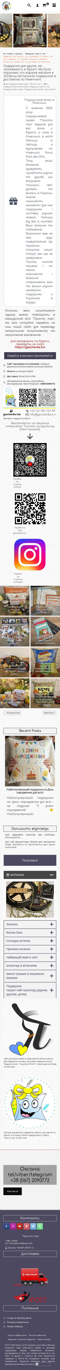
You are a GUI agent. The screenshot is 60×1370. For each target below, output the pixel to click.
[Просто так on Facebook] (6, 1226)
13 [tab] (50, 42)
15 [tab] (58, 42)
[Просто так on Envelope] (33, 1226)
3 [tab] (10, 42)
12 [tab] (46, 42)
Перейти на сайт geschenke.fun (19, 530)
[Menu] (54, 5)
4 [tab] (14, 42)
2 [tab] (6, 42)
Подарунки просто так (39, 86)
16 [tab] (30, 45)
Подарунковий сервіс (13, 89)
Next (55, 30)
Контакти (12, 1191)
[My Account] (37, 5)
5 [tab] (18, 42)
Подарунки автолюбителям (15, 86)
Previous (5, 30)
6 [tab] (22, 42)
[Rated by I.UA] (43, 1364)
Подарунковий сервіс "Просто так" (25, 84)
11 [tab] (42, 42)
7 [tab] (26, 42)
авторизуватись (12, 837)
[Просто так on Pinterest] (27, 1226)
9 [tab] (34, 42)
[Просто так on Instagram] (13, 1226)
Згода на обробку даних (19, 1318)
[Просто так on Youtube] (20, 1226)
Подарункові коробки (34, 89)
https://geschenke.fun (30, 347)
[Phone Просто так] (40, 1226)
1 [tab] (2, 42)
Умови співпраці (15, 1326)
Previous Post (13, 712)
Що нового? (50, 89)
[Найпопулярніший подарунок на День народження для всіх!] (30, 761)
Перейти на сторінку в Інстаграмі (18, 577)
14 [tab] (54, 42)
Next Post (48, 712)
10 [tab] (38, 42)
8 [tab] (30, 42)
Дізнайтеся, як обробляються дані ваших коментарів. (30, 846)
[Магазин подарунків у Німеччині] (30, 402)
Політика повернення (17, 1322)
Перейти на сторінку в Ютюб (17, 483)
